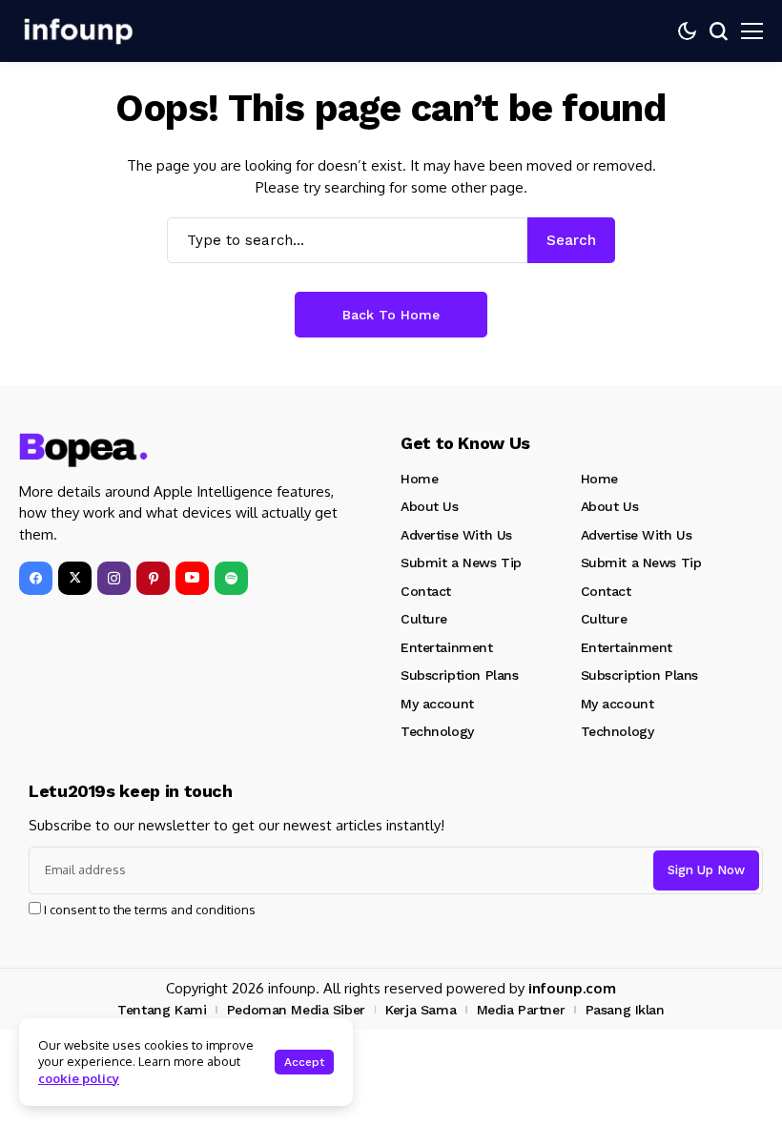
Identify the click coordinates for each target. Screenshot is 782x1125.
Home (419, 478)
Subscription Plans (459, 675)
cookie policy (78, 1078)
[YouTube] (192, 578)
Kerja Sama (420, 1009)
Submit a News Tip (461, 562)
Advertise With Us (456, 534)
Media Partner (521, 1009)
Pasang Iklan (625, 1009)
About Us (430, 506)
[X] (75, 578)
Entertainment (447, 647)
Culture (424, 618)
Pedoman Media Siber (296, 1009)
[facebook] (35, 578)
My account (437, 703)
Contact (426, 591)
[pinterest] (153, 578)
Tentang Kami (161, 1009)
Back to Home (391, 314)
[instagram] (114, 578)
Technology (437, 731)
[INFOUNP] (76, 31)
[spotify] (231, 578)
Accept (304, 1062)
